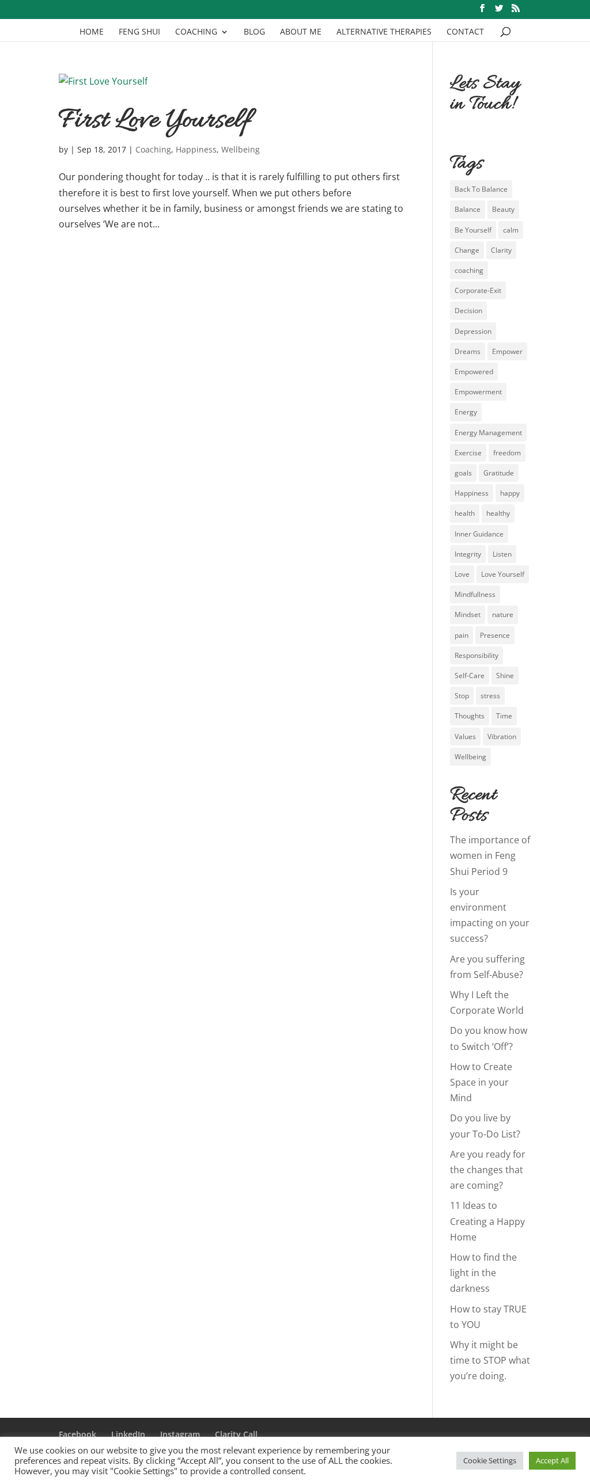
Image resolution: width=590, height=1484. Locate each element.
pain (461, 635)
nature (502, 614)
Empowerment (478, 392)
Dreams (468, 351)
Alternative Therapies (384, 32)
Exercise (468, 453)
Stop (462, 696)
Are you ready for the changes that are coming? (487, 1170)
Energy (466, 412)
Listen (502, 554)
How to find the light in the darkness (483, 1273)
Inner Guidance (479, 534)
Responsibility (476, 655)
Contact (465, 32)
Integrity (468, 554)
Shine (505, 675)
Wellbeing (240, 149)
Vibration (501, 736)
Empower (507, 351)
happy (510, 493)
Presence (495, 635)
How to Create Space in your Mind (481, 1082)
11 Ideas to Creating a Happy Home (487, 1221)
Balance (468, 209)
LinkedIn (128, 1434)
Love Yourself (502, 574)
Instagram (180, 1434)
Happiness (196, 149)
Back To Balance (481, 189)
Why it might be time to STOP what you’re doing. (490, 1360)
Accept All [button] (552, 1460)
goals (463, 473)
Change (467, 250)
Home (92, 32)
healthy (498, 513)
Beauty (503, 209)
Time (504, 716)
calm (511, 230)
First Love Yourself (155, 120)
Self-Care (470, 675)
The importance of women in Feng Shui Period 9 (490, 855)
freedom (507, 453)
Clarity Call (236, 1434)
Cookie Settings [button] (489, 1460)
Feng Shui (139, 32)
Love (462, 574)
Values (465, 736)
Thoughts (470, 716)
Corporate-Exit (478, 290)
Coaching (196, 32)
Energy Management (488, 432)
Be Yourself (473, 230)
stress (490, 696)
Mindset (468, 614)
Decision (468, 310)
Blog (254, 32)
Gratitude (498, 473)
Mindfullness (475, 594)
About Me (301, 32)
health (465, 513)
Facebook (77, 1434)
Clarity (501, 250)
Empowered (474, 371)
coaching (469, 270)
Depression (473, 331)
